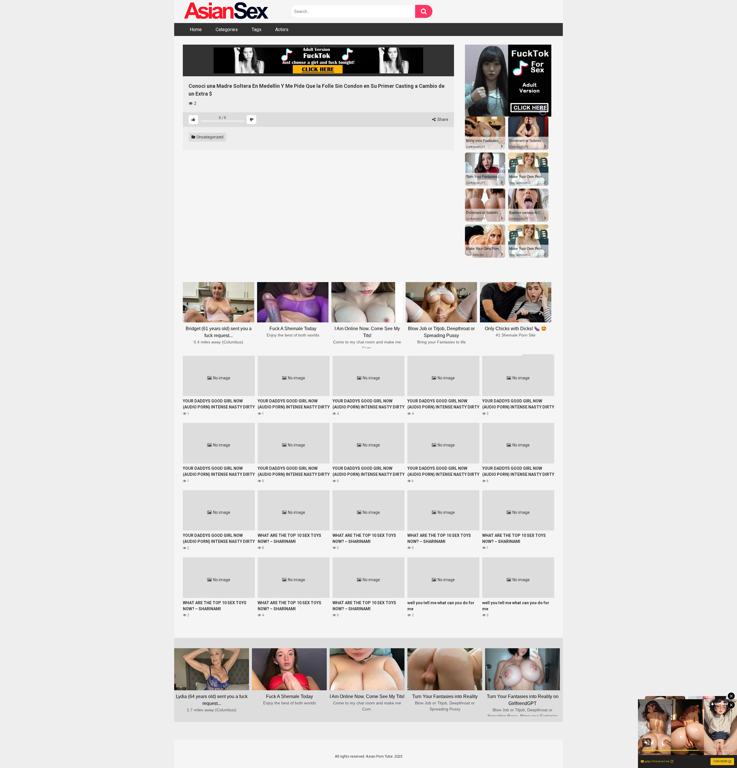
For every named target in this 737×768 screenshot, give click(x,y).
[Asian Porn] (226, 11)
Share (442, 119)
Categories (227, 29)
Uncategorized (209, 137)
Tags (256, 29)
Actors (281, 29)
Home (196, 29)
